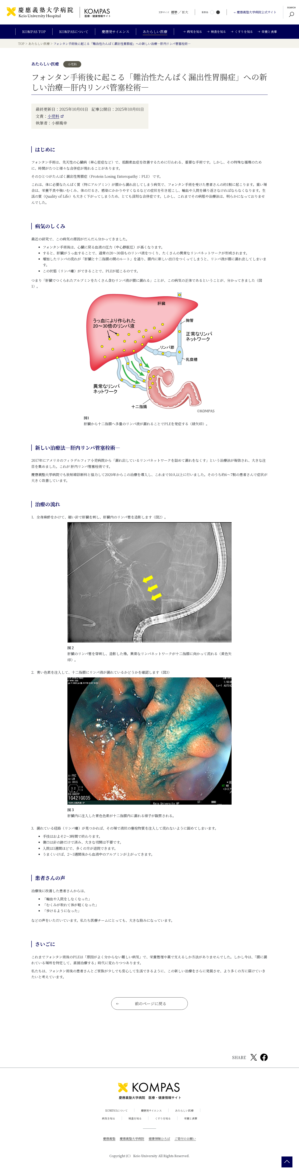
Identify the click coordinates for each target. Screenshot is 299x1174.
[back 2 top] (286, 1161)
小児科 (53, 116)
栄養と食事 (190, 1118)
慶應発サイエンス (115, 31)
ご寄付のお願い (185, 1138)
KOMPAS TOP (34, 31)
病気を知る (108, 1118)
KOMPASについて (73, 31)
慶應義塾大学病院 (132, 1138)
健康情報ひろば (159, 1138)
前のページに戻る (150, 1003)
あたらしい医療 (155, 31)
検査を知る (135, 1118)
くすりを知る (163, 1118)
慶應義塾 (109, 1138)
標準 (174, 12)
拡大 (185, 12)
